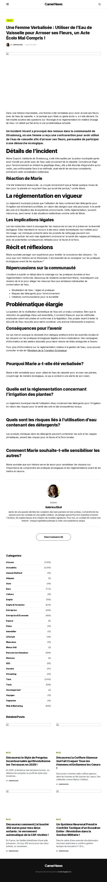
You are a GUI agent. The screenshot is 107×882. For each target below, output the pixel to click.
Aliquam (10, 578)
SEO (8, 663)
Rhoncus (10, 658)
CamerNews (53, 4)
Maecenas (11, 642)
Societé (10, 668)
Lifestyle (10, 637)
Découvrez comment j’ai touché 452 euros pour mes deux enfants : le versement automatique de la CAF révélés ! (27, 830)
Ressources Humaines (17, 652)
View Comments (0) (53, 537)
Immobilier (11, 631)
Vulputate (11, 700)
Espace (9, 621)
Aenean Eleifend (14, 573)
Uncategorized (13, 690)
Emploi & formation (15, 605)
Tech (8, 679)
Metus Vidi (11, 647)
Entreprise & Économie (17, 615)
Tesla (8, 684)
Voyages (10, 695)
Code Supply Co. (65, 872)
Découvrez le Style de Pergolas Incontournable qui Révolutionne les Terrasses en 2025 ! (28, 761)
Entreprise (11, 610)
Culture (10, 594)
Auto (8, 583)
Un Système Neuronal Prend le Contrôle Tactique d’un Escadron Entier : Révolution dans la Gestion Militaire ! (78, 830)
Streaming (11, 674)
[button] (7, 4)
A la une (10, 562)
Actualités (11, 567)
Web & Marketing (14, 706)
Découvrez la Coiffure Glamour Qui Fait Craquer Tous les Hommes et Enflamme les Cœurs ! (78, 763)
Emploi (9, 599)
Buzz (10, 20)
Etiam (9, 626)
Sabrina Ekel (53, 507)
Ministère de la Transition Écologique (47, 350)
